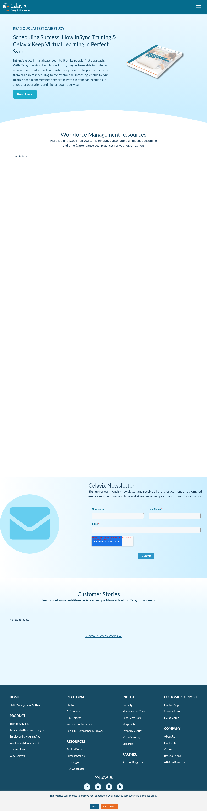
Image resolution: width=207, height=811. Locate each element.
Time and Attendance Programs (28, 730)
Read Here (24, 94)
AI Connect (73, 711)
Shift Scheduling (19, 723)
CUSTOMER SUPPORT (180, 697)
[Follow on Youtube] (98, 786)
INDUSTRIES (132, 697)
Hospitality (129, 724)
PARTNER (130, 754)
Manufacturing (131, 737)
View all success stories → (103, 636)
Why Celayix (17, 756)
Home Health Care (134, 711)
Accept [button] (95, 807)
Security (127, 705)
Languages (73, 762)
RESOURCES (76, 741)
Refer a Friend (172, 756)
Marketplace (17, 749)
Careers (169, 749)
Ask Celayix (74, 718)
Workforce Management (24, 743)
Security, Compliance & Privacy (85, 731)
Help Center (171, 718)
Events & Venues (132, 731)
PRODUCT (17, 715)
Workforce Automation (80, 724)
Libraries (128, 743)
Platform (72, 705)
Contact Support (174, 705)
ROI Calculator (75, 768)
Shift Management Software (26, 705)
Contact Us (170, 743)
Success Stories (76, 756)
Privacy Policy (109, 806)
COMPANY (172, 728)
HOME (15, 697)
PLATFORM (75, 697)
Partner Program (133, 762)
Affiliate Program (174, 762)
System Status (172, 711)
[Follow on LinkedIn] (87, 786)
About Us (169, 736)
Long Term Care (132, 718)
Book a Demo (74, 749)
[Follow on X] (120, 786)
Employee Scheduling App (25, 736)
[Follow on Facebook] (109, 786)
